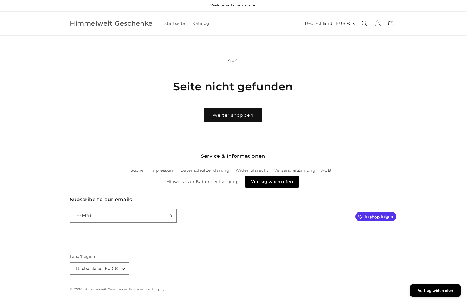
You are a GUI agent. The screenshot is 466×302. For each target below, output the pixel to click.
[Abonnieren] (169, 216)
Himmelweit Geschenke (105, 289)
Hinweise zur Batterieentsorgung (203, 181)
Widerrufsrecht (251, 170)
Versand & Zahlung (294, 170)
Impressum (162, 170)
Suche (137, 170)
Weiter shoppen (233, 115)
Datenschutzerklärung (204, 170)
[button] (364, 23)
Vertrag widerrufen (272, 181)
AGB (326, 170)
